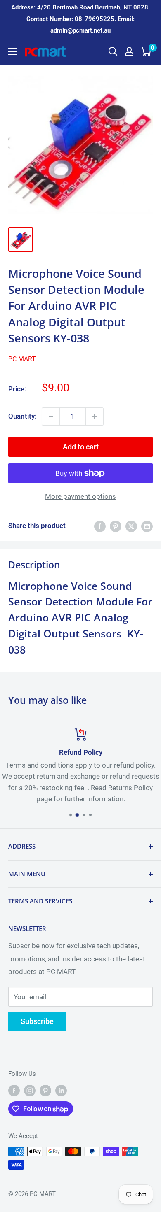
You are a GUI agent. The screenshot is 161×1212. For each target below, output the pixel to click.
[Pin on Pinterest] (115, 526)
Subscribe (37, 1021)
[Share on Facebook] (100, 526)
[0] (146, 51)
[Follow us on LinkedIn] (61, 1090)
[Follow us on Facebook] (14, 1090)
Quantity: (22, 416)
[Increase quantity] (94, 416)
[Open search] (113, 51)
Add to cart (81, 446)
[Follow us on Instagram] (30, 1090)
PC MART (22, 359)
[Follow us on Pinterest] (45, 1090)
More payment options (80, 496)
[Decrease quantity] (50, 416)
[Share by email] (147, 526)
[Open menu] (12, 51)
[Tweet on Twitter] (131, 526)
